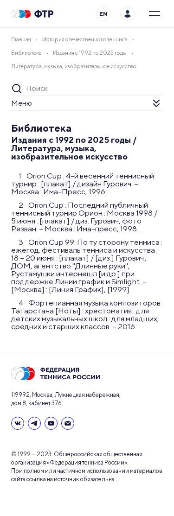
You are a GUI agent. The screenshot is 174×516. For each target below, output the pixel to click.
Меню (21, 103)
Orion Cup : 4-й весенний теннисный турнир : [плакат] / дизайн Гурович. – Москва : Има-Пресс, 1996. (82, 183)
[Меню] (154, 14)
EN (103, 13)
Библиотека (41, 128)
